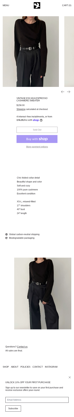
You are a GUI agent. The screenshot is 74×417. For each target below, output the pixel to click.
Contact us (22, 346)
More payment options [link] (37, 146)
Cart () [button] (66, 5)
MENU (6, 5)
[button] (31, 51)
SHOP (6, 367)
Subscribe (13, 408)
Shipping (21, 109)
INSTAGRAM (51, 367)
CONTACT (38, 367)
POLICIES (25, 367)
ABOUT (14, 367)
